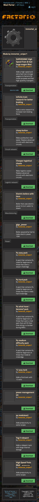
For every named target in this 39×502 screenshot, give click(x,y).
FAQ (13, 496)
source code (14, 90)
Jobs (11, 497)
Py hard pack (21, 279)
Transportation (10, 85)
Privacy (7, 493)
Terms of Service (10, 491)
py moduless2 (22, 415)
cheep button (22, 130)
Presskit (11, 494)
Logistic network (11, 182)
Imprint (14, 493)
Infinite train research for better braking (24, 99)
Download (29, 90)
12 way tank (21, 369)
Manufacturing (10, 213)
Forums (19, 3)
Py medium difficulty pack (22, 341)
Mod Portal (9, 5)
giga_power (21, 224)
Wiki (26, 3)
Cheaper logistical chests (24, 162)
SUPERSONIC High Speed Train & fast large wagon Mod (24, 61)
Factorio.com (8, 3)
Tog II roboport (22, 437)
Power (7, 241)
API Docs (20, 5)
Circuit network (11, 149)
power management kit (25, 393)
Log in (33, 6)
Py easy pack (22, 252)
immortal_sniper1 (25, 66)
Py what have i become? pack (22, 308)
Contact (7, 496)
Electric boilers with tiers (25, 195)
